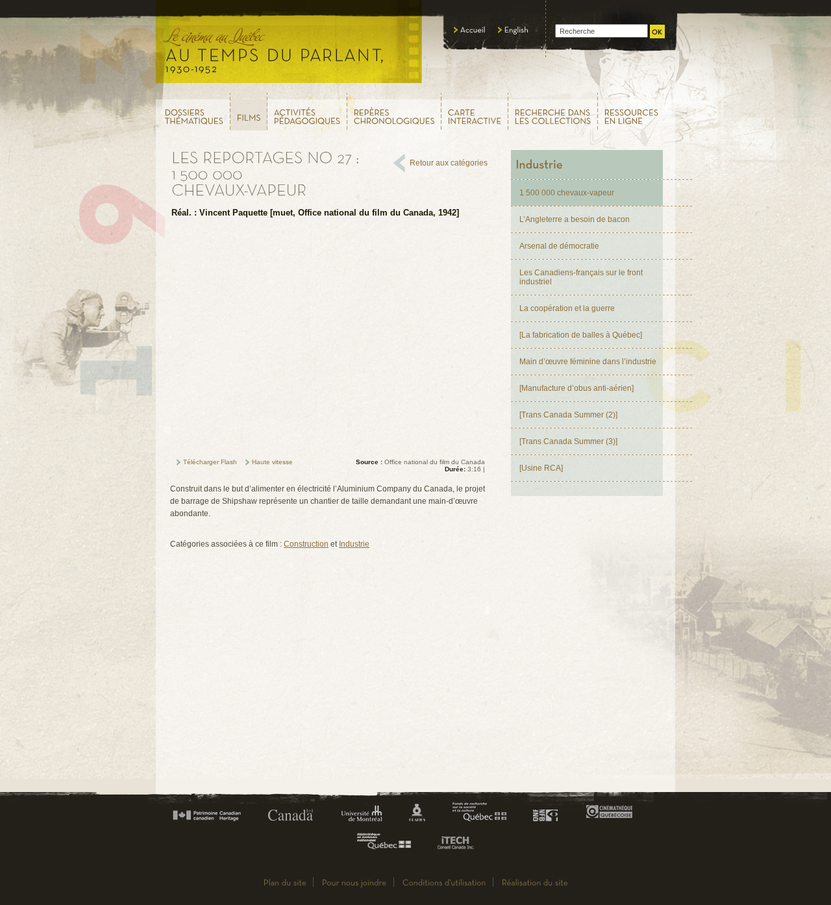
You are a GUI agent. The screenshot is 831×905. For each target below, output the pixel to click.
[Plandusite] (285, 882)
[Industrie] (587, 164)
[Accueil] (470, 30)
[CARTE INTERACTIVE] (474, 111)
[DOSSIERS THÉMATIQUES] (192, 111)
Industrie (354, 544)
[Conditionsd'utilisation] (444, 882)
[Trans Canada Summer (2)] (568, 414)
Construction (306, 544)
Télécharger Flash (210, 461)
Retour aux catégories (449, 162)
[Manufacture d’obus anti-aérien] (576, 388)
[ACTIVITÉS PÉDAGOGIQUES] (307, 111)
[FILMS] (248, 111)
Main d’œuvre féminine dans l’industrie (587, 361)
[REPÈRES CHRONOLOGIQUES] (394, 111)
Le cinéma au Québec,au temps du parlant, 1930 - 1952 (289, 45)
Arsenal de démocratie (559, 246)
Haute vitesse (272, 461)
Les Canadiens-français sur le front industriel (581, 277)
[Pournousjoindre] (354, 882)
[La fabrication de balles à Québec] (580, 335)
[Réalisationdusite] (535, 882)
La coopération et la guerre (567, 308)
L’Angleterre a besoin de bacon (574, 219)
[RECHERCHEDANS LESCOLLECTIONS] (553, 111)
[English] (513, 30)
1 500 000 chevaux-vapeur (566, 192)
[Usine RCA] (541, 468)
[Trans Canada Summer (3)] (568, 441)
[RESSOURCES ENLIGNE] (637, 111)
